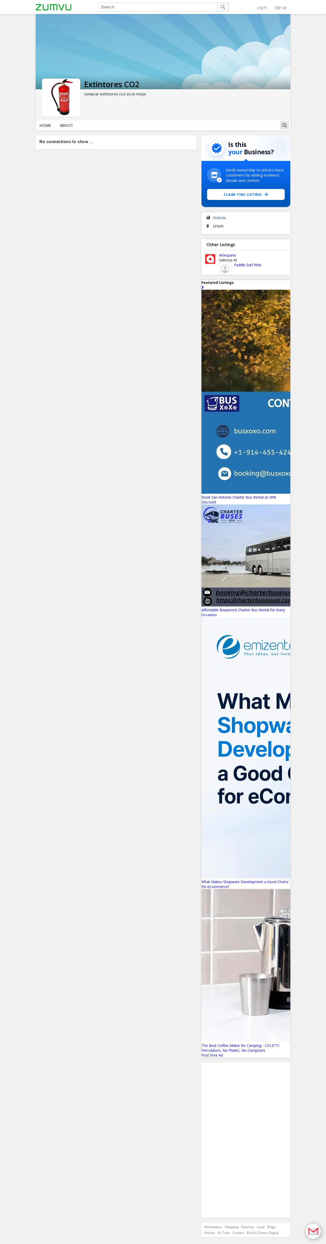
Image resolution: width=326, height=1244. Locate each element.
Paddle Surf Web (247, 264)
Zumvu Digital (268, 1233)
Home (45, 125)
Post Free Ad (212, 1055)
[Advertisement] (246, 1140)
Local (261, 1227)
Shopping (231, 1227)
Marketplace (213, 1227)
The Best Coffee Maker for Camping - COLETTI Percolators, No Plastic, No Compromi (240, 1048)
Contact (238, 1233)
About (66, 125)
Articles (209, 1233)
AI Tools (224, 1233)
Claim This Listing (242, 194)
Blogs (271, 1227)
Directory (247, 1227)
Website (219, 217)
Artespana (227, 255)
